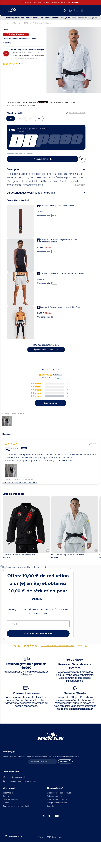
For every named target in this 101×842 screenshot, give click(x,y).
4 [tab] (77, 94)
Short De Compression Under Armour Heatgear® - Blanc (62, 273)
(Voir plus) (80, 185)
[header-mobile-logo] (13, 11)
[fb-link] (48, 816)
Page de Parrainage (10, 799)
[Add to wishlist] (82, 159)
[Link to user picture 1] (11, 470)
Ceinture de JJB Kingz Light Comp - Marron (57, 206)
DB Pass (6, 803)
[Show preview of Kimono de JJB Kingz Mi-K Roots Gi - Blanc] (96, 550)
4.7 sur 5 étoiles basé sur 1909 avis (57, 645)
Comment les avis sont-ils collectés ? (19, 482)
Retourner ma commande (57, 796)
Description (13, 169)
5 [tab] (81, 94)
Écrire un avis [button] (50, 402)
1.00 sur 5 (57, 374)
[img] (11, 444)
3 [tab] (73, 94)
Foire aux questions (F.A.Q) (57, 799)
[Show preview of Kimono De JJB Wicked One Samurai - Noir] (47, 550)
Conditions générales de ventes (59, 793)
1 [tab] (66, 94)
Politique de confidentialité (57, 803)
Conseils (50, 806)
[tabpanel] (73, 60)
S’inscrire (6, 796)
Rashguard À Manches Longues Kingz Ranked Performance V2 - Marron (57, 241)
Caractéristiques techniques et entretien (31, 192)
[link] (46, 137)
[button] (82, 10)
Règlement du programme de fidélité (17, 806)
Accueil (10, 23)
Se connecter (8, 793)
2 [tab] (70, 94)
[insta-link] (42, 816)
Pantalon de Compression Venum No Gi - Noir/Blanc (60, 307)
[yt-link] (55, 816)
